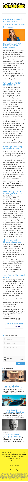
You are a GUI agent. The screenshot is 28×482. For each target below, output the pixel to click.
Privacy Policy (14, 470)
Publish (21, 364)
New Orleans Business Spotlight (14, 323)
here (17, 480)
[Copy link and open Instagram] (16, 326)
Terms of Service (14, 465)
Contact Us (14, 461)
